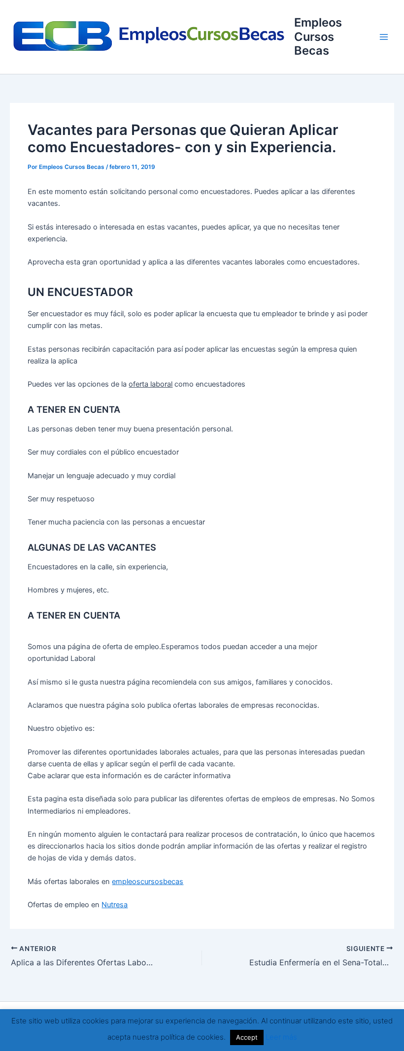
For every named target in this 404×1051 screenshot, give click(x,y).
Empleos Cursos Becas (318, 36)
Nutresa (114, 904)
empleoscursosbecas (147, 881)
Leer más (281, 1037)
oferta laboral (150, 384)
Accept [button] (247, 1037)
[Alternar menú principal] (383, 37)
